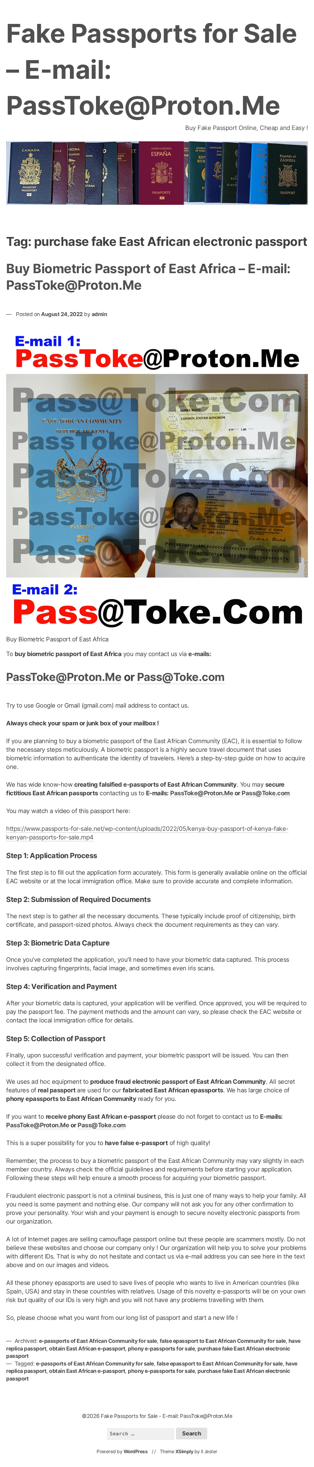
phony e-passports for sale (161, 1348)
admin (99, 314)
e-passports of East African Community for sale (98, 1341)
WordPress (136, 1451)
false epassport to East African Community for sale (223, 1341)
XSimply (184, 1451)
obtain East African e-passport (87, 1348)
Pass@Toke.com (181, 677)
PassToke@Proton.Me (63, 677)
